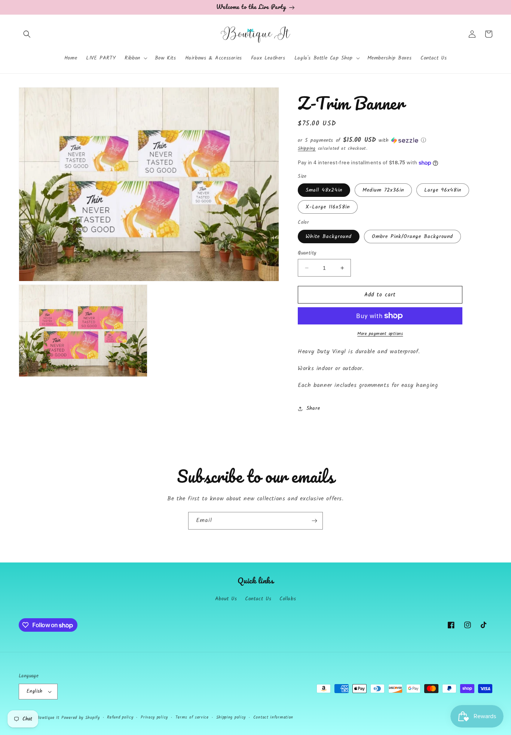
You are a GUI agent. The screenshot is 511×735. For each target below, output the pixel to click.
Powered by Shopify (80, 717)
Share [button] (313, 408)
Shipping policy (231, 717)
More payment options (380, 333)
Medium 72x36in (383, 190)
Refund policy (120, 717)
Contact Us (258, 599)
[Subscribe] (314, 521)
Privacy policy (154, 717)
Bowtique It (48, 717)
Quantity (307, 253)
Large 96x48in (442, 190)
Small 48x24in (324, 190)
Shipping (307, 148)
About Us (226, 599)
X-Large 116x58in (328, 207)
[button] (27, 34)
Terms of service (192, 717)
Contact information (273, 717)
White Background (329, 236)
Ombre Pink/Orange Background (412, 236)
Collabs (287, 599)
